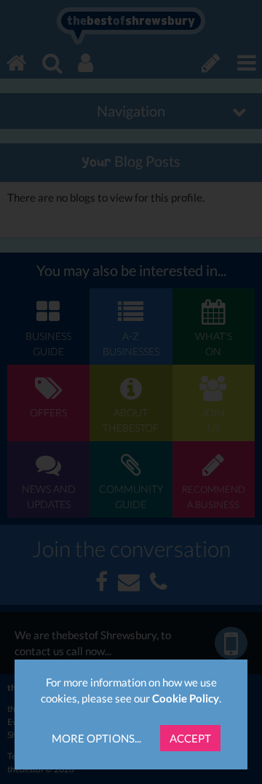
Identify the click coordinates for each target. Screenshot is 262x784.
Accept (190, 738)
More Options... (96, 738)
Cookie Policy (185, 698)
